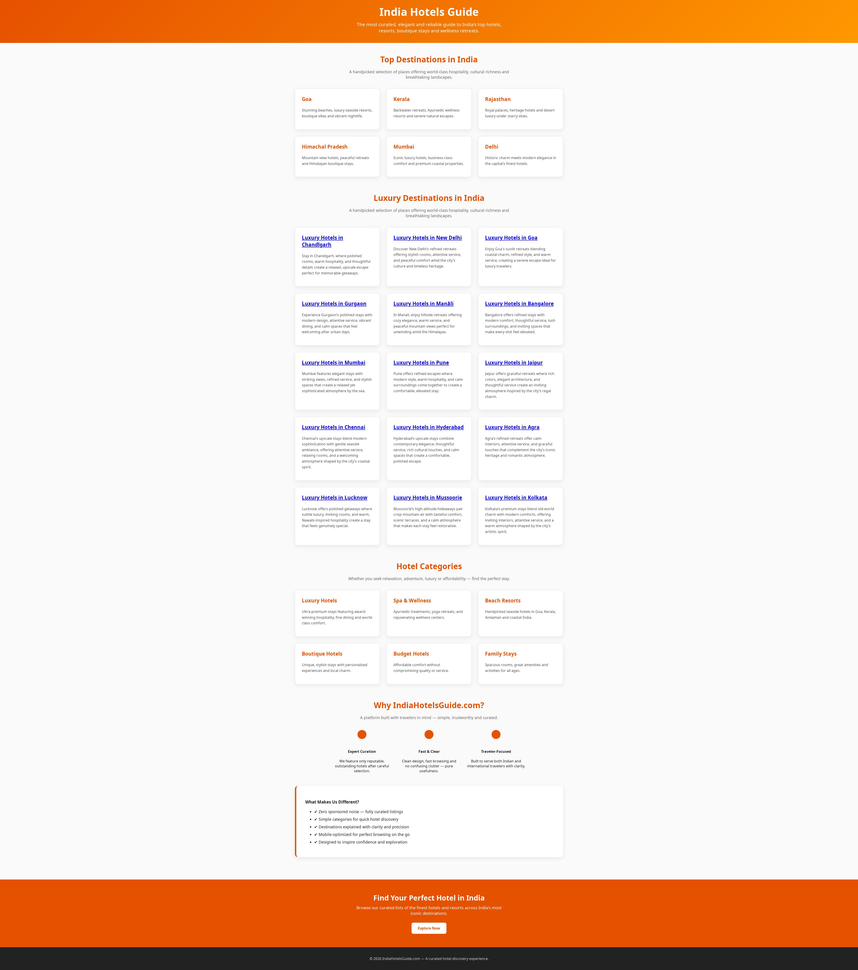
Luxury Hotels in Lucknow (334, 497)
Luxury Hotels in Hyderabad (428, 427)
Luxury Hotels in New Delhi (427, 237)
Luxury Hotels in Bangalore (519, 303)
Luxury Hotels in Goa (511, 237)
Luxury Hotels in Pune (421, 362)
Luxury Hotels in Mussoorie (427, 497)
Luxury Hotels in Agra (512, 427)
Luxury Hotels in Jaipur (514, 362)
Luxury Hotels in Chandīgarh (322, 241)
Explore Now (429, 928)
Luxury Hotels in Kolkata (516, 497)
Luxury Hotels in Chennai (333, 427)
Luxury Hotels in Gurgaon (334, 303)
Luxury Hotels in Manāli (423, 303)
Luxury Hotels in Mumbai (333, 362)
